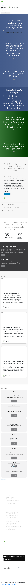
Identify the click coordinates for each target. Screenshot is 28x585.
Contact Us (6, 1)
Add (15, 401)
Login (2, 5)
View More (7, 193)
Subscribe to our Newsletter (14, 556)
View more (3, 380)
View (3, 255)
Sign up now (8, 559)
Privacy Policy (4, 584)
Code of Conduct (12, 584)
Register (6, 3)
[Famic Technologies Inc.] (7, 9)
